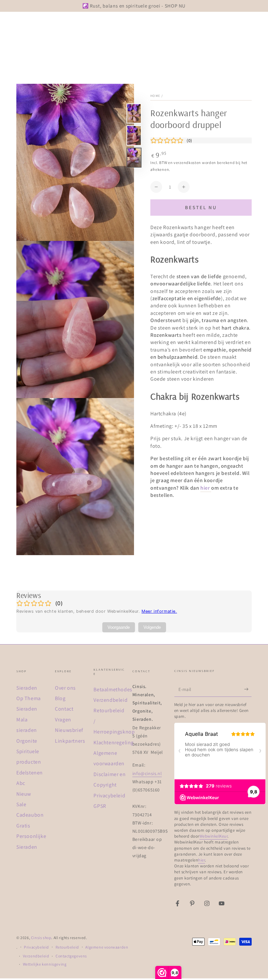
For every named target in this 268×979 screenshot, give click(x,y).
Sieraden (26, 687)
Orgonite (26, 740)
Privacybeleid (109, 795)
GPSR (99, 806)
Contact (64, 708)
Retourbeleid (67, 947)
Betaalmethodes (112, 689)
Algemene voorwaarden (106, 947)
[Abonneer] (248, 689)
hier (205, 487)
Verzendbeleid (110, 700)
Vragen (63, 719)
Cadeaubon (29, 814)
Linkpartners (70, 740)
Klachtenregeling (113, 742)
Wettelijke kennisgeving (45, 964)
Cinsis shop (41, 937)
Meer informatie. (159, 611)
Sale (21, 804)
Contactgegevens (71, 955)
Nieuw (23, 793)
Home (155, 96)
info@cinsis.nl (147, 773)
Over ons (65, 687)
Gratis (23, 825)
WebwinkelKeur (213, 836)
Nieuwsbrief (69, 730)
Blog (60, 698)
